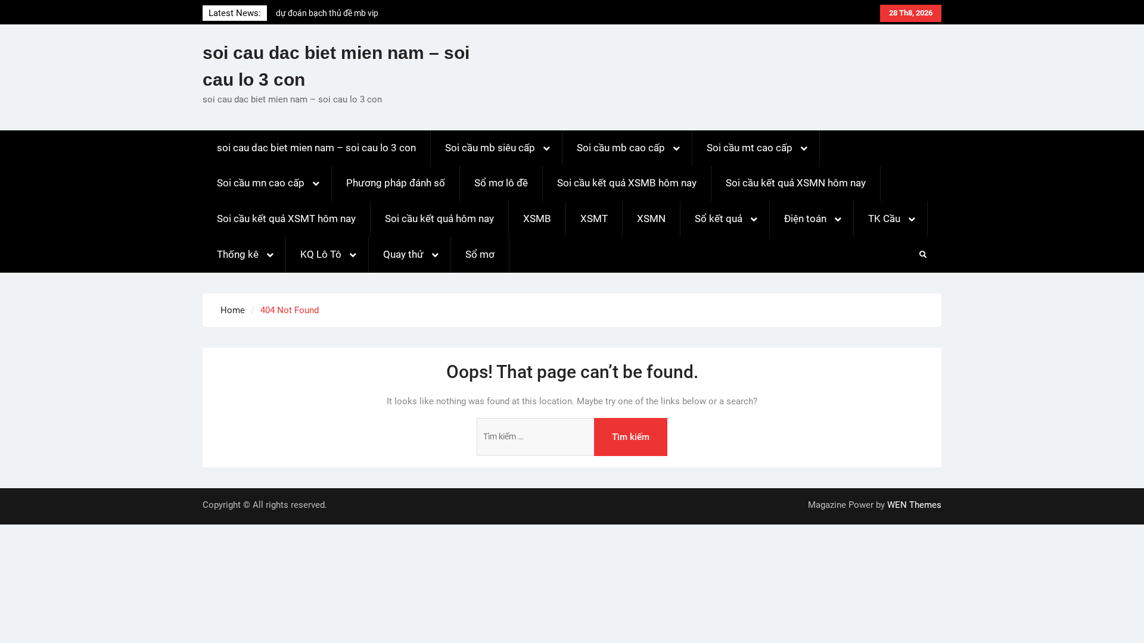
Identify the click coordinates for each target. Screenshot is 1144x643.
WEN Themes (914, 505)
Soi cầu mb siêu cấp (490, 148)
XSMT (594, 218)
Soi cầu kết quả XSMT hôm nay (286, 218)
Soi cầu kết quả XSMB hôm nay (627, 183)
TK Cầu (884, 218)
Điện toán (805, 218)
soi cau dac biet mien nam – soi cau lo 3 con (316, 148)
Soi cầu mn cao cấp (260, 183)
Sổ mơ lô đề (501, 183)
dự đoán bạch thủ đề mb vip (327, 13)
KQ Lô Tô (320, 254)
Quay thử (403, 254)
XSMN (651, 218)
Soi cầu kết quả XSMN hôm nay (796, 183)
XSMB (537, 218)
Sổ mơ (480, 254)
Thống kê (238, 254)
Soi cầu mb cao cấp (621, 148)
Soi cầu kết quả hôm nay (439, 218)
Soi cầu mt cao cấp (749, 148)
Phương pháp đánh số (395, 183)
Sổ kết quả (718, 218)
